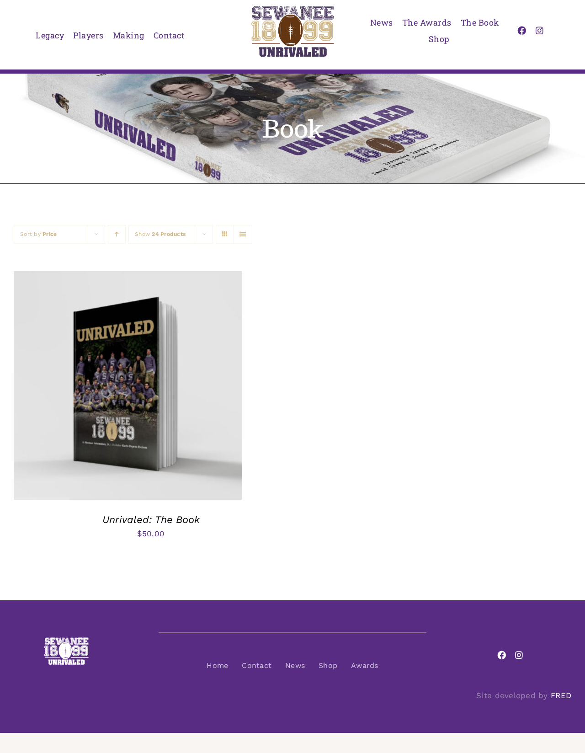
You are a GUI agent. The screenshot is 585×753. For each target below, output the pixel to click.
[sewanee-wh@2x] (66, 640)
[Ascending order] (117, 234)
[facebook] (521, 30)
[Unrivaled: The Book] (128, 278)
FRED (561, 695)
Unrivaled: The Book (151, 519)
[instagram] (539, 30)
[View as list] (243, 234)
